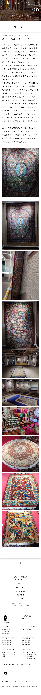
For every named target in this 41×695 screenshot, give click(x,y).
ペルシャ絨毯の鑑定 (28, 656)
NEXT (31, 563)
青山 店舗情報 (26, 641)
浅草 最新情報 (6, 642)
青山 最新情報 (6, 641)
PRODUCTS (20, 587)
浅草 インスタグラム (8, 654)
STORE (20, 595)
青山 (28, 3)
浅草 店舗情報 (26, 642)
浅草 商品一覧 (6, 631)
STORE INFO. (28, 638)
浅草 (33, 3)
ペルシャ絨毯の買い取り (29, 658)
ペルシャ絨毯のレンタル (29, 654)
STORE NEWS (9, 638)
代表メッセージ (26, 618)
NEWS (20, 584)
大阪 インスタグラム (8, 656)
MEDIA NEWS (29, 627)
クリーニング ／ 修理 (28, 652)
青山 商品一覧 (6, 629)
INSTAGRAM (8, 649)
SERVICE (20, 599)
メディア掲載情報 (27, 629)
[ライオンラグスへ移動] (10, 619)
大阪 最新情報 (6, 644)
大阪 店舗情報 (26, 644)
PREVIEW (10, 563)
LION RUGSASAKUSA (20, 578)
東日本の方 (19, 681)
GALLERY (20, 591)
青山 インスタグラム (8, 652)
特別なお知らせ (17, 665)
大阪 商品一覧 (6, 633)
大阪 (38, 3)
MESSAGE (26, 616)
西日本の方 (30, 681)
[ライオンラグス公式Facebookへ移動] (5, 673)
